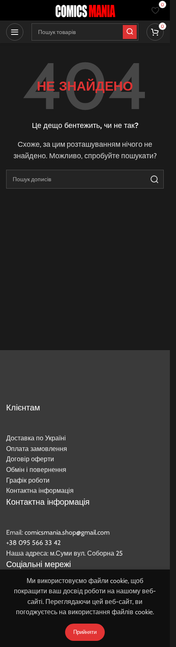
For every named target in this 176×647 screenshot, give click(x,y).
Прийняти (85, 632)
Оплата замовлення (36, 449)
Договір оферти (30, 459)
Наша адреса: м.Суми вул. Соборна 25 (64, 553)
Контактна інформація (40, 490)
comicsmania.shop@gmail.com (67, 532)
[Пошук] (154, 179)
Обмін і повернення (36, 470)
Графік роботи (28, 480)
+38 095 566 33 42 (33, 543)
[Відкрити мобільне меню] (14, 32)
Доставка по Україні (36, 438)
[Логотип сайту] (85, 10)
